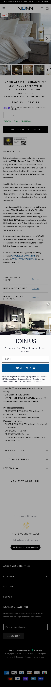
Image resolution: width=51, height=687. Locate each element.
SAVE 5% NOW (25, 368)
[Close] (48, 304)
